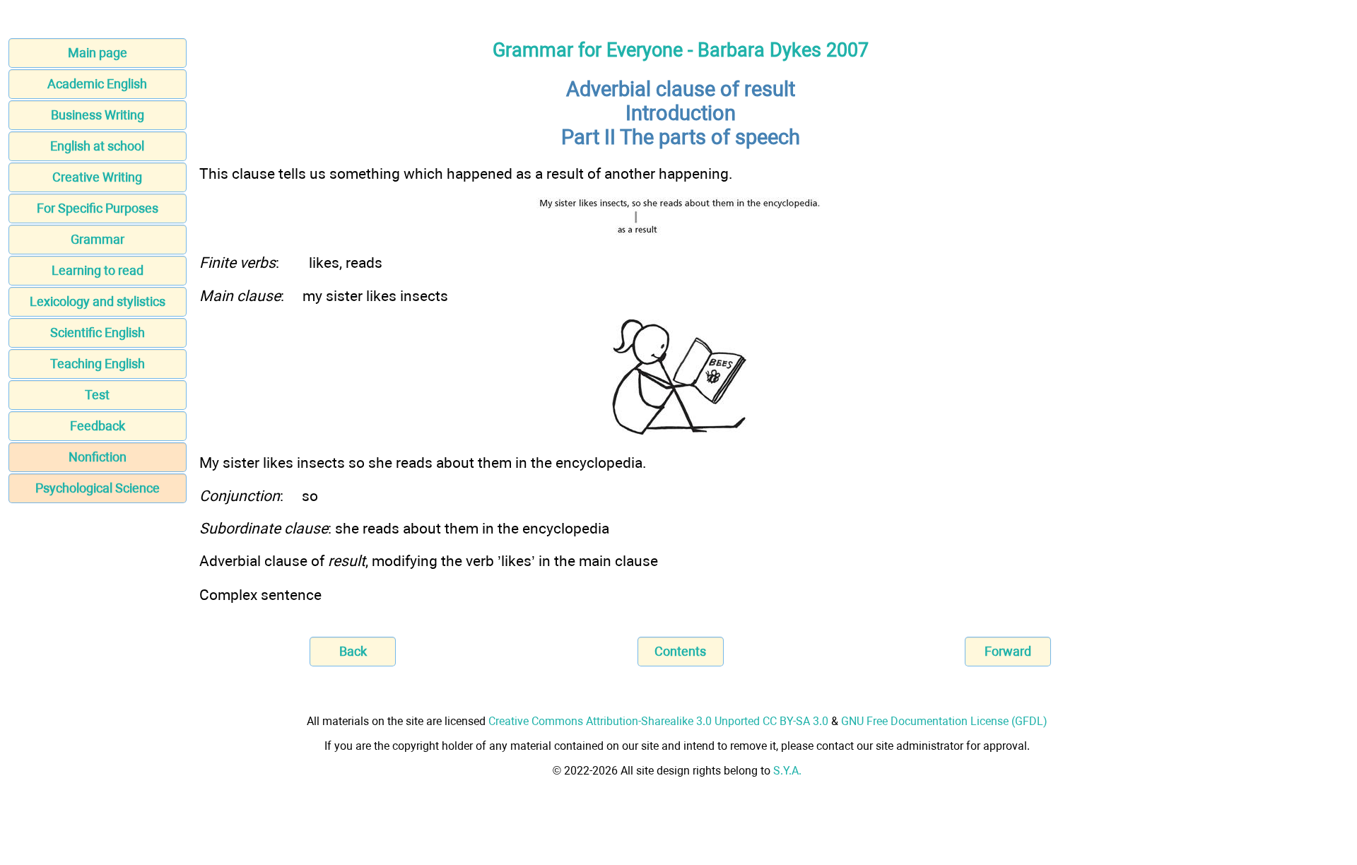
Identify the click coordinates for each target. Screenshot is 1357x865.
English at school (97, 146)
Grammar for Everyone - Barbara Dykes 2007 (681, 50)
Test (97, 394)
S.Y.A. (787, 770)
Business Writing (97, 114)
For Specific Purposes (97, 208)
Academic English (97, 83)
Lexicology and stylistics (97, 301)
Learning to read (97, 270)
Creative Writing (97, 177)
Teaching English (97, 363)
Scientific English (97, 332)
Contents (680, 651)
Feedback (97, 425)
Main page (97, 52)
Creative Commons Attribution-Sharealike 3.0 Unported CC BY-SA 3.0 (658, 721)
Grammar (97, 239)
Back (353, 651)
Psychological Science (97, 488)
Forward (1008, 651)
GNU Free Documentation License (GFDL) (944, 721)
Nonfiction (98, 456)
